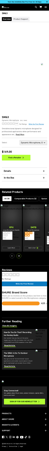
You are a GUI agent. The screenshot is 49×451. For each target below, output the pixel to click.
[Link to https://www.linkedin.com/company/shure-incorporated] (14, 437)
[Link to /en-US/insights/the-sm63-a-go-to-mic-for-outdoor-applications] (24, 360)
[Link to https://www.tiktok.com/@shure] (26, 437)
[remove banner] (47, 1)
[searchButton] (36, 7)
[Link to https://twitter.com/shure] (6, 437)
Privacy (4, 446)
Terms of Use (13, 446)
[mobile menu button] (45, 7)
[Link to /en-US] (7, 7)
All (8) (7, 198)
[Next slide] (18, 256)
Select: (4, 142)
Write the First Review (36, 124)
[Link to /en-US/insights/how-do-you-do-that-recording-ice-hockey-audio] (24, 339)
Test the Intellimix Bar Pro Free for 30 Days (24, 2)
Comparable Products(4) (25, 198)
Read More (20, 134)
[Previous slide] (12, 256)
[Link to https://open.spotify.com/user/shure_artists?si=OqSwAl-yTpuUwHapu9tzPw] (17, 437)
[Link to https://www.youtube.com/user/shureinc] (21, 437)
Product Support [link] (21, 19)
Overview (7, 19)
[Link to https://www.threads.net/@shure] (29, 437)
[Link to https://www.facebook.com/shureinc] (3, 437)
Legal (21, 446)
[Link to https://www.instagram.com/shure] (10, 437)
